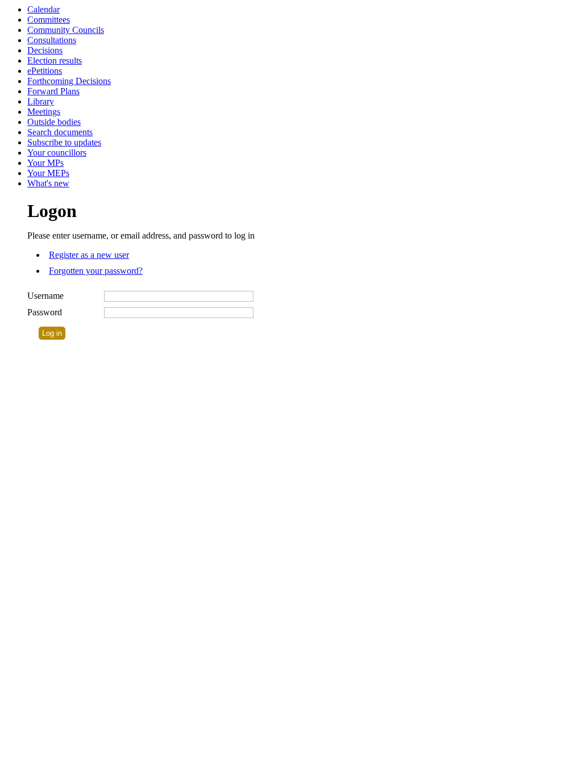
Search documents (60, 132)
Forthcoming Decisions (69, 81)
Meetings (43, 111)
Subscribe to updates (64, 142)
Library (40, 101)
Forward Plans (53, 91)
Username (45, 296)
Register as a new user (89, 255)
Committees (48, 19)
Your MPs (45, 163)
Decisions (45, 50)
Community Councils (65, 30)
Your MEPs (48, 173)
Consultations (51, 40)
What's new (48, 183)
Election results (54, 60)
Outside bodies (54, 122)
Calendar (43, 9)
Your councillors (56, 152)
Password (44, 312)
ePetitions (44, 71)
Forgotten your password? (96, 271)
